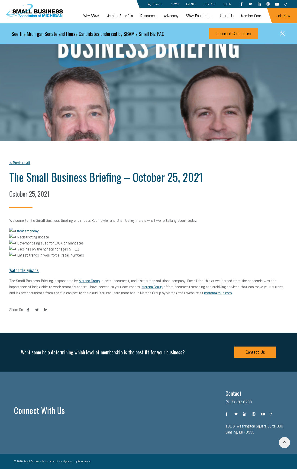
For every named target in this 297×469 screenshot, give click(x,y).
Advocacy (171, 15)
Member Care (251, 15)
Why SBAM (91, 15)
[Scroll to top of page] (284, 442)
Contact (210, 4)
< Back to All (19, 162)
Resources (148, 15)
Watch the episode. (24, 270)
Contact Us (255, 352)
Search (158, 4)
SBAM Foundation (199, 15)
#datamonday (27, 231)
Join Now (283, 15)
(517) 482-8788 (239, 402)
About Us (227, 15)
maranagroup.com (218, 293)
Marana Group (89, 280)
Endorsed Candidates (233, 34)
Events (191, 4)
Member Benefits (120, 15)
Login (227, 4)
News (175, 4)
